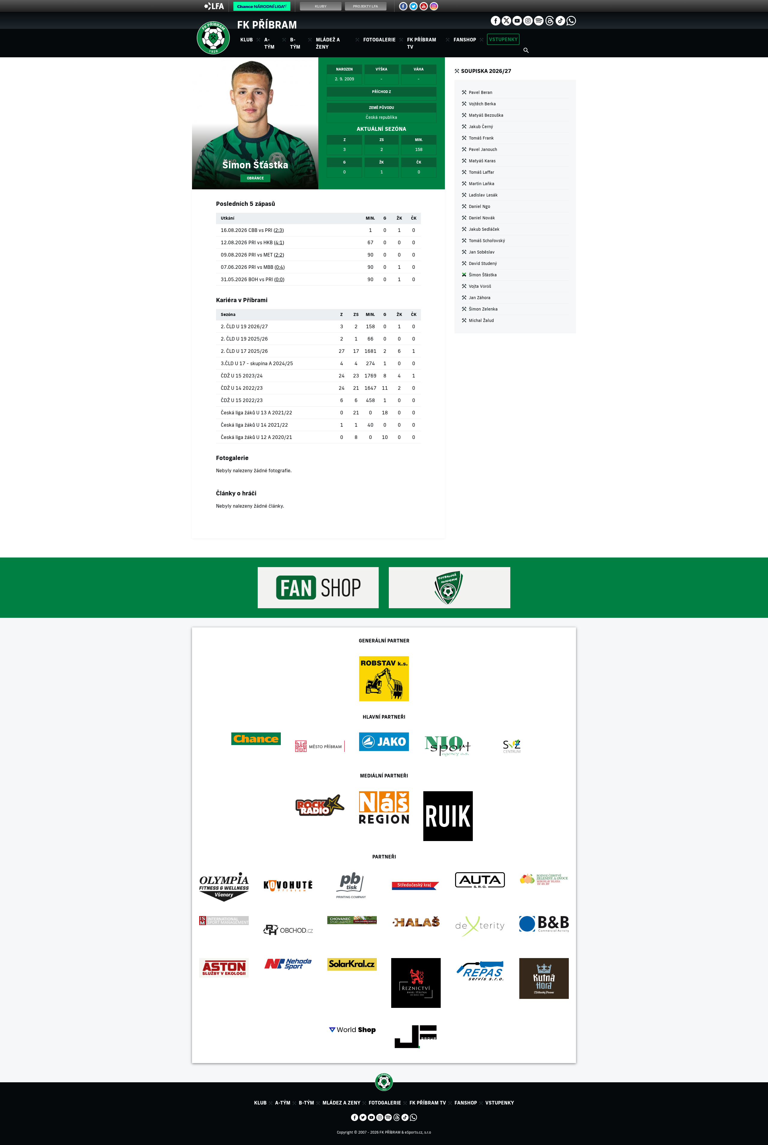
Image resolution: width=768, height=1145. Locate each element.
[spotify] (539, 20)
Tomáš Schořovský (487, 240)
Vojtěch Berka (482, 104)
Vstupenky (503, 39)
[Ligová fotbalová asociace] (214, 8)
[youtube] (517, 20)
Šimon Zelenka (483, 309)
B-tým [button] (295, 43)
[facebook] (495, 20)
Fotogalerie (379, 40)
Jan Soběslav (482, 252)
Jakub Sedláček (484, 229)
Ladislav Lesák (483, 195)
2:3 (278, 230)
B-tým (306, 1103)
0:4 (279, 267)
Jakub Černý (481, 126)
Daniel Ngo (479, 206)
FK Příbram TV (421, 43)
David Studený (483, 263)
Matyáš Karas (482, 161)
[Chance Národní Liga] (261, 8)
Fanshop (465, 40)
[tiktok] (560, 20)
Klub (260, 1103)
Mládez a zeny (341, 1103)
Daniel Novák (482, 218)
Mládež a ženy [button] (328, 43)
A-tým (282, 1103)
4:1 (279, 242)
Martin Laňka (481, 183)
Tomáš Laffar (481, 172)
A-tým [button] (269, 43)
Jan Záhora (479, 297)
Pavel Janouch (483, 149)
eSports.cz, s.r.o (418, 1132)
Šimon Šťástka (483, 275)
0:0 (279, 279)
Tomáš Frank (481, 138)
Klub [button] (246, 40)
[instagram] (528, 20)
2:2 (279, 255)
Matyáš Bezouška (486, 115)
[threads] (549, 20)
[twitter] (506, 20)
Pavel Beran (480, 92)
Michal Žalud (481, 320)
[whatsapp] (571, 20)
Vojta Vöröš (480, 286)
